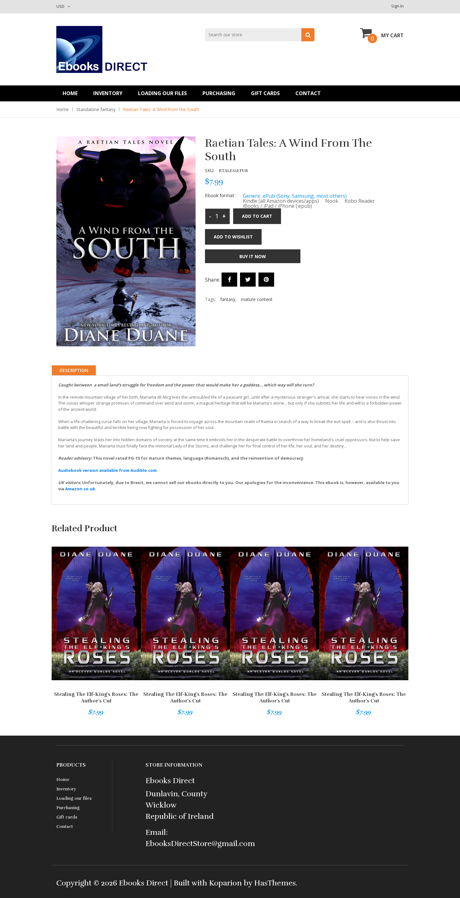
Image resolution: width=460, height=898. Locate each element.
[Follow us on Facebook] (229, 280)
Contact (308, 93)
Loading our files (162, 93)
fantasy (227, 299)
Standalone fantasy (95, 109)
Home (70, 93)
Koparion (225, 883)
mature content (257, 299)
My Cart (392, 35)
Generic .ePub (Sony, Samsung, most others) (295, 195)
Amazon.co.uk (80, 489)
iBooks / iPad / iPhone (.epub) (277, 205)
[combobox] (259, 34)
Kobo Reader (360, 200)
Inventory (107, 93)
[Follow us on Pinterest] (266, 280)
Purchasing (218, 93)
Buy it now (252, 256)
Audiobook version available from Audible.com (107, 470)
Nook (331, 200)
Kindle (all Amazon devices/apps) (281, 200)
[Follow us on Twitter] (248, 280)
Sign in (397, 6)
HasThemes (275, 883)
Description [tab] (73, 370)
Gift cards (265, 93)
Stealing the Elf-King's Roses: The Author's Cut (96, 697)
